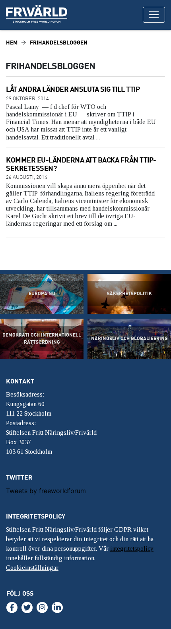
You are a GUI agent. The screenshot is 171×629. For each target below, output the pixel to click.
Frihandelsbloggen (58, 42)
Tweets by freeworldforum (46, 491)
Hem (11, 42)
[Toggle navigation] (154, 15)
